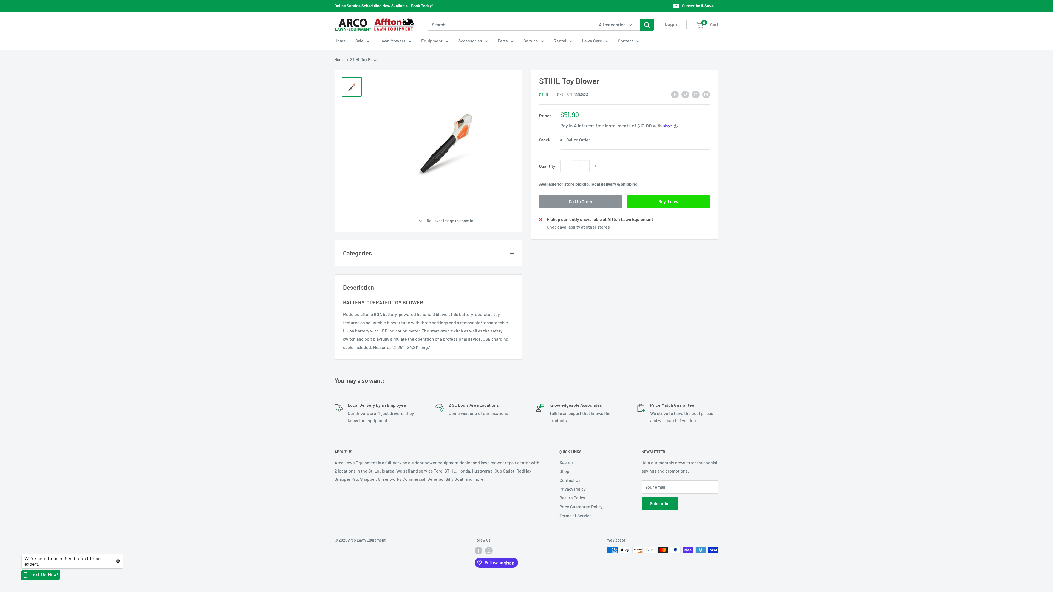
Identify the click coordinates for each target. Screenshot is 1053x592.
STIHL (544, 94)
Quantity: (548, 166)
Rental (560, 40)
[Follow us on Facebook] (478, 550)
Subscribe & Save (698, 5)
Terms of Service (575, 515)
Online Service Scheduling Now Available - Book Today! (384, 5)
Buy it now (668, 201)
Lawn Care (592, 40)
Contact (625, 40)
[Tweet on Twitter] (696, 94)
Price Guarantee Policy (581, 506)
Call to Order (581, 201)
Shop (564, 471)
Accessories (470, 40)
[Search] (647, 25)
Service (530, 40)
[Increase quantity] (595, 166)
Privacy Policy (572, 488)
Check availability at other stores (578, 226)
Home (340, 40)
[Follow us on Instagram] (489, 550)
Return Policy (572, 497)
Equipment (432, 40)
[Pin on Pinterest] (685, 94)
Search (566, 462)
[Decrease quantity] (566, 166)
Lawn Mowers (392, 40)
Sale (359, 40)
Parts (503, 40)
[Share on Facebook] (675, 94)
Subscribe (660, 503)
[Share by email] (706, 94)
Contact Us (570, 480)
